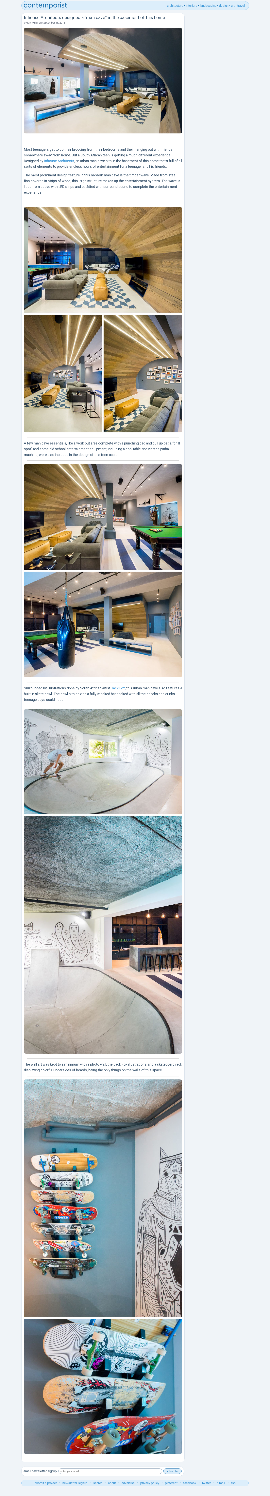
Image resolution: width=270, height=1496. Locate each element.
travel (241, 6)
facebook (189, 1483)
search (97, 1483)
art (233, 6)
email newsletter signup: (40, 1471)
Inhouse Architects (59, 161)
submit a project (46, 1483)
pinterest (171, 1483)
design (223, 6)
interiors (191, 6)
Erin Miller (32, 22)
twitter (206, 1483)
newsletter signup (74, 1483)
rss (233, 1483)
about (112, 1483)
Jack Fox (118, 688)
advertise (128, 1483)
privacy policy (149, 1483)
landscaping (208, 6)
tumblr (221, 1483)
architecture (175, 6)
